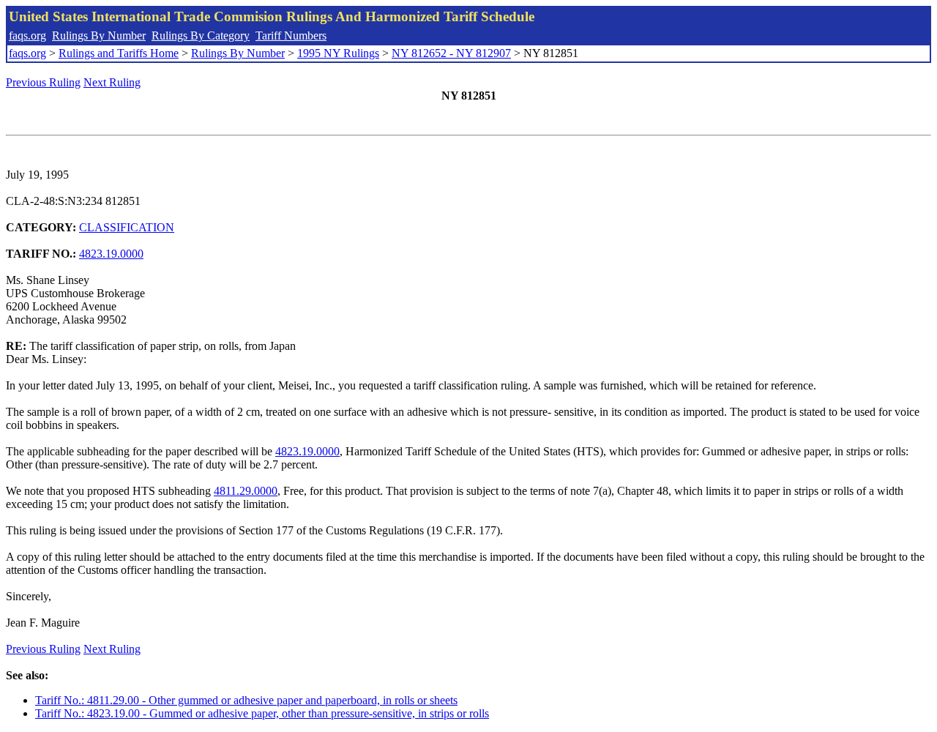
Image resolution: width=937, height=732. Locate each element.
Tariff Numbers (290, 35)
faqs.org (27, 35)
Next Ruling (112, 82)
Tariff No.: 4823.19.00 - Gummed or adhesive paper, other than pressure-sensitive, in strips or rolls (262, 713)
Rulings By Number (99, 35)
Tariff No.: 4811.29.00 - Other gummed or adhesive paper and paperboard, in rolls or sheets (246, 700)
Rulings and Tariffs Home (119, 53)
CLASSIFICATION (126, 227)
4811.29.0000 (245, 491)
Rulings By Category (201, 35)
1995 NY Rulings (338, 53)
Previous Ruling (43, 82)
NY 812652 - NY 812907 (451, 53)
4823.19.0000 (111, 253)
